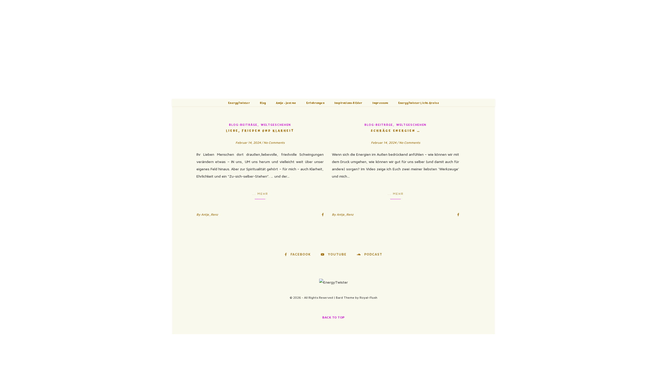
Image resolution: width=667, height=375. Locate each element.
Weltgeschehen (276, 124)
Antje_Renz (209, 214)
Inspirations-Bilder (348, 103)
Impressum (380, 103)
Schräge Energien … (395, 130)
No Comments (274, 143)
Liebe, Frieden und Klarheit (260, 130)
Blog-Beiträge (243, 124)
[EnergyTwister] (333, 49)
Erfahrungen (315, 103)
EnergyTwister (239, 103)
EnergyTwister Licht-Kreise (418, 103)
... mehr (260, 194)
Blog (263, 103)
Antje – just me (286, 103)
